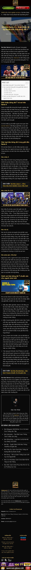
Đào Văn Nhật (21, 34)
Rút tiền (10, 539)
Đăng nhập (9, 537)
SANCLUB (4, 12)
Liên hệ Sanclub (21, 361)
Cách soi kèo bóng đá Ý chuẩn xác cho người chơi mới (14, 97)
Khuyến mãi (6, 543)
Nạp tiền (5, 539)
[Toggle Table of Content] (26, 82)
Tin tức (3, 550)
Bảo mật (4, 546)
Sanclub (16, 58)
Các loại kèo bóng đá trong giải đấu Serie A (15, 87)
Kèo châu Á (9, 89)
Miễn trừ (6, 548)
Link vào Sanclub (10, 542)
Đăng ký (4, 537)
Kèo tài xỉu (9, 92)
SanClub (16, 415)
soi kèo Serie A (5, 126)
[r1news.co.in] (15, 3)
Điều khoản (9, 546)
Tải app (3, 542)
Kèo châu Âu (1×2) (10, 90)
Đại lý (10, 548)
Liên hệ (11, 543)
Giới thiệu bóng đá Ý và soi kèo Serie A (14, 85)
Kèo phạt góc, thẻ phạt (12, 94)
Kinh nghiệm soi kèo (14, 12)
